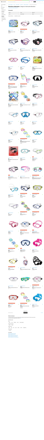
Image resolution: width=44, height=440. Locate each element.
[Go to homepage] (3, 1)
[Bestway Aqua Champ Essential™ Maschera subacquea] (25, 136)
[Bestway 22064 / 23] (25, 209)
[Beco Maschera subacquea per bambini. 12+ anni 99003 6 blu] (13, 81)
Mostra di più (25, 312)
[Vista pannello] (40, 16)
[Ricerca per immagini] (29, 1)
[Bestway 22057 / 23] (13, 246)
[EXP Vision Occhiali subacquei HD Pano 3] (13, 154)
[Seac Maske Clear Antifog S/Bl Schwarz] (37, 45)
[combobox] (12, 16)
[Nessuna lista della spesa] (40, 1)
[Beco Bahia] (37, 191)
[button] (30, 30)
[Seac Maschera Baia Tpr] (37, 227)
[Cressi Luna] (13, 117)
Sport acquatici (3, 7)
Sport (14, 4)
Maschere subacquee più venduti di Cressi (13, 335)
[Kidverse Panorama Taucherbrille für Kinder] (13, 99)
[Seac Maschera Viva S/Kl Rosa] (13, 172)
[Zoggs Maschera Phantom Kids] (25, 282)
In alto (42, 312)
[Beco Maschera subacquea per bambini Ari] (25, 227)
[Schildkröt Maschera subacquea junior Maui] (37, 63)
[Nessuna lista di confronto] (39, 1)
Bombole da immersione (3, 11)
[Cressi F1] (13, 227)
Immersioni (2, 8)
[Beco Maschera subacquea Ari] (37, 282)
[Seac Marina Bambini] (13, 264)
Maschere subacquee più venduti (12, 333)
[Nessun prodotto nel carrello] (42, 1)
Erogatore (3, 13)
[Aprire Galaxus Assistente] (37, 1)
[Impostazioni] (31, 1)
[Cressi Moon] (13, 63)
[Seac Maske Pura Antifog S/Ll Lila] (25, 45)
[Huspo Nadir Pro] (25, 246)
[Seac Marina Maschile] (37, 246)
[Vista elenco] (42, 16)
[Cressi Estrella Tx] (37, 99)
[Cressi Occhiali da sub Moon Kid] (13, 282)
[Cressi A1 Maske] (37, 264)
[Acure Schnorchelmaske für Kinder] (25, 264)
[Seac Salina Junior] (25, 191)
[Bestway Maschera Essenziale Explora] (25, 300)
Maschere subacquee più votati (11, 334)
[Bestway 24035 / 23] (25, 81)
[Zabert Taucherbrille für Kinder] (25, 172)
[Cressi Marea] (25, 117)
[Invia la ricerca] (9, 1)
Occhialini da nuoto (4, 19)
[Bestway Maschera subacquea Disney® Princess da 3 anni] (37, 172)
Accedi (35, 1)
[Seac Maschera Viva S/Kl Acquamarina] (37, 26)
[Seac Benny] (25, 63)
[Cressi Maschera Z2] (37, 81)
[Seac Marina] (25, 26)
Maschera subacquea (3, 16)
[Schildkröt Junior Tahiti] (13, 26)
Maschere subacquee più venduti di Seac (13, 336)
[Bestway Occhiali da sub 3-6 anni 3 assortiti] (25, 99)
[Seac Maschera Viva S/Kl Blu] (13, 45)
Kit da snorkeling (3, 14)
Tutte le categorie (3, 4)
